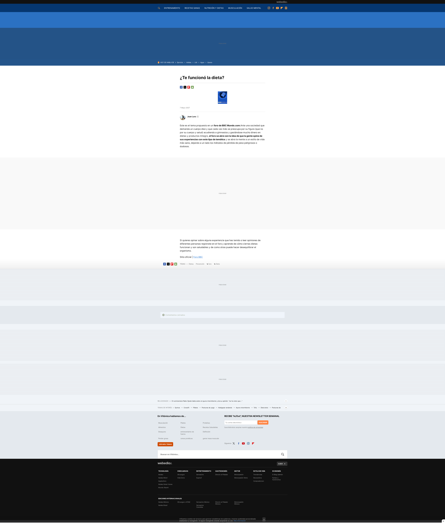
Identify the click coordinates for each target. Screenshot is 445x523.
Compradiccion (258, 481)
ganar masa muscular (211, 438)
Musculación (163, 423)
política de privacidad (255, 427)
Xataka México (163, 502)
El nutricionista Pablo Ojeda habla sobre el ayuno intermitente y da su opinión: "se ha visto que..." (207, 401)
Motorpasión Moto (241, 478)
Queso (209, 62)
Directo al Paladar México (221, 503)
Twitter (185, 87)
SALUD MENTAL (254, 8)
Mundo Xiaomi (163, 487)
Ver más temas (165, 444)
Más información (240, 521)
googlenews (286, 8)
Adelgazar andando (225, 408)
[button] (193, 116)
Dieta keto (265, 408)
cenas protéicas (187, 438)
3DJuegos (181, 474)
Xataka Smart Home (165, 484)
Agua (202, 62)
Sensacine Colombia (200, 506)
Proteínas (206, 423)
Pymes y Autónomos (276, 479)
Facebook (273, 8)
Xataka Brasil (162, 505)
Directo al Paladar (221, 474)
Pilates (195, 408)
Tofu (255, 408)
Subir (280, 464)
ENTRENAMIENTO (172, 8)
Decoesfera (257, 478)
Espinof (199, 478)
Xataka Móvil (162, 478)
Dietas (191, 264)
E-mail (192, 87)
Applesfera (162, 481)
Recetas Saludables (210, 427)
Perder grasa (163, 438)
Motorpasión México (238, 503)
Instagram (268, 8)
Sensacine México (202, 502)
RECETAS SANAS (192, 8)
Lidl (196, 62)
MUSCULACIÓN (235, 8)
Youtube (277, 8)
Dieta (218, 264)
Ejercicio (180, 62)
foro (209, 264)
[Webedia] (282, 1)
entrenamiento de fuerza (187, 433)
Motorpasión (238, 474)
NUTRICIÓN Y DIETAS (214, 8)
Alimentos (162, 427)
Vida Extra (181, 478)
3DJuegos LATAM (183, 502)
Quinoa (177, 408)
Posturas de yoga (208, 408)
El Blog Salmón (277, 474)
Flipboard (281, 8)
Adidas (188, 62)
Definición (206, 432)
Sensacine (200, 474)
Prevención (200, 264)
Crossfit (187, 408)
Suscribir (263, 422)
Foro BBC (198, 257)
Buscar (283, 454)
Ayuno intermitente (243, 408)
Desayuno (162, 432)
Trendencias (257, 474)
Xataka (160, 474)
